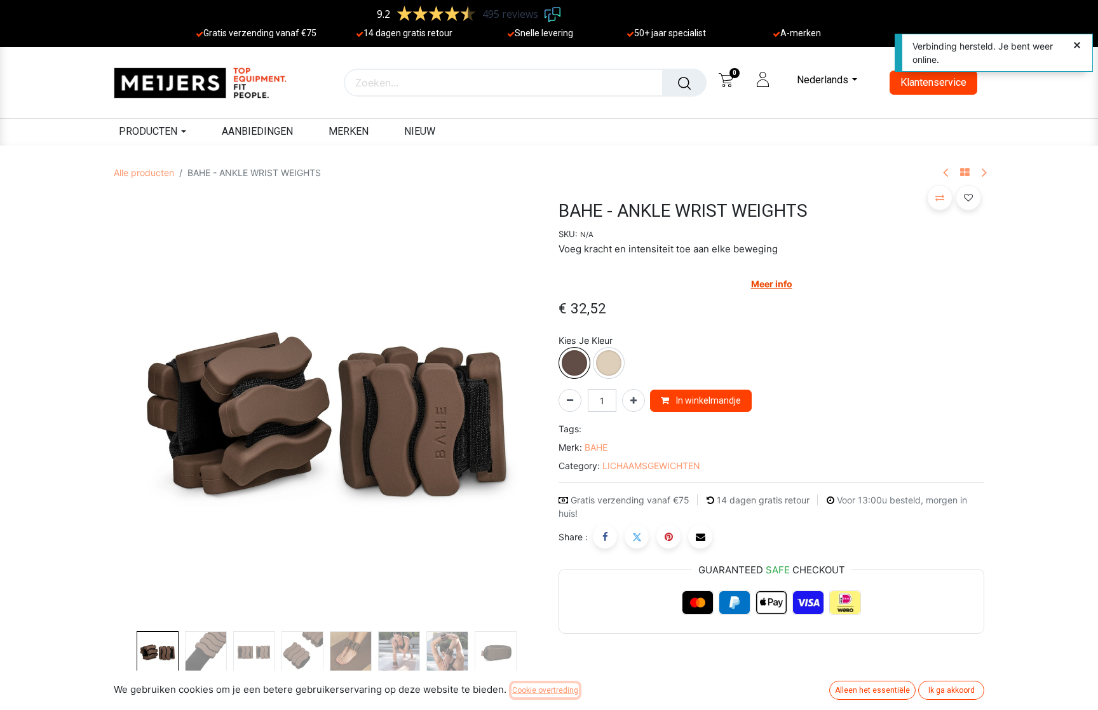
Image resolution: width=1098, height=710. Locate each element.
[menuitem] (257, 132)
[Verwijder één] (570, 400)
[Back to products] (964, 173)
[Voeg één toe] (633, 400)
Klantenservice (933, 82)
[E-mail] (700, 536)
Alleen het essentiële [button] (872, 690)
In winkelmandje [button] (707, 400)
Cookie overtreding (545, 690)
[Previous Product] (946, 173)
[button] (146, 413)
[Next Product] (983, 173)
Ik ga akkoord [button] (951, 690)
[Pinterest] (668, 536)
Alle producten (144, 172)
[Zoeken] (684, 82)
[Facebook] (605, 536)
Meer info (771, 283)
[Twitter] (637, 536)
